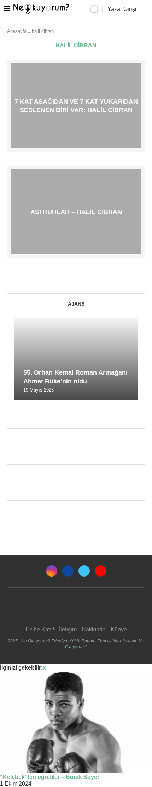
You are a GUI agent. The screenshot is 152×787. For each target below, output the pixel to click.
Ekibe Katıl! (39, 629)
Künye (119, 629)
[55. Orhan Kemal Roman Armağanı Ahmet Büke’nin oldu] (76, 359)
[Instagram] (51, 571)
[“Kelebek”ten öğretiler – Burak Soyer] (76, 722)
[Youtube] (100, 571)
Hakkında (94, 629)
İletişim (68, 629)
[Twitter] (84, 571)
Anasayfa (17, 31)
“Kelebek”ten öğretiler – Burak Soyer (49, 777)
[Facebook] (68, 571)
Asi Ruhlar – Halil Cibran (76, 211)
